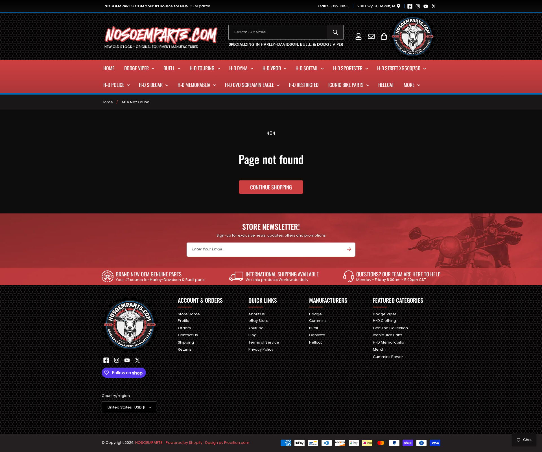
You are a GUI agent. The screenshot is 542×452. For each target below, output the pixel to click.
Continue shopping (271, 187)
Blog (252, 335)
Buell (313, 328)
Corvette (317, 335)
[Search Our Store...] (335, 32)
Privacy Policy (260, 349)
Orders (184, 328)
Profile (183, 320)
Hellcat (315, 342)
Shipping (186, 342)
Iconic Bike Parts (388, 335)
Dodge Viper (384, 314)
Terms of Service (263, 342)
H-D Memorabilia (388, 342)
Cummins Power (388, 356)
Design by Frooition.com (227, 442)
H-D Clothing (384, 320)
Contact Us (188, 335)
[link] (153, 276)
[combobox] (286, 32)
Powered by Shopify (184, 442)
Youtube (256, 328)
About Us (256, 314)
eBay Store (258, 320)
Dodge (315, 314)
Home (107, 102)
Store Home (189, 314)
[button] (383, 36)
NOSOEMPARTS (149, 442)
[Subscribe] (349, 249)
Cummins (318, 320)
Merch (378, 349)
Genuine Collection (390, 328)
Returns (185, 349)
